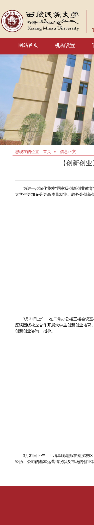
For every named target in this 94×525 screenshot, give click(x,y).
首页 (47, 151)
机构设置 (65, 45)
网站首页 (28, 45)
